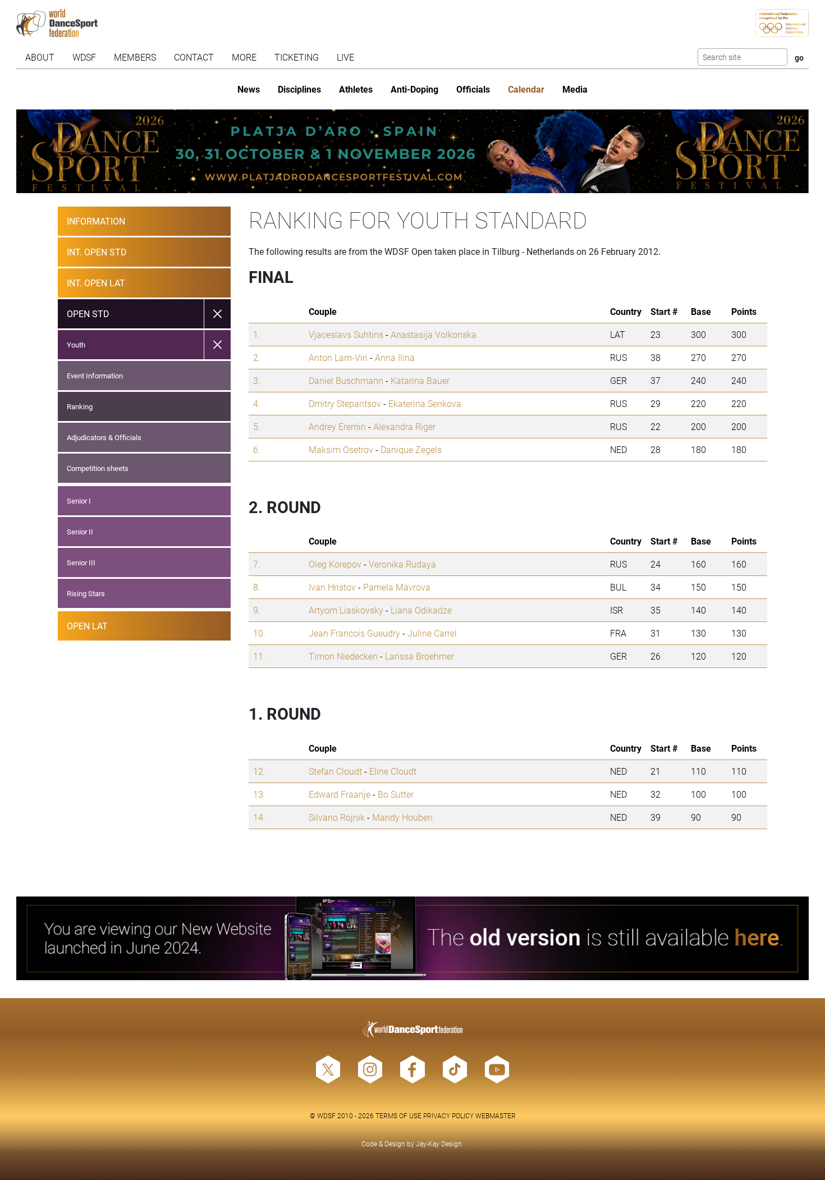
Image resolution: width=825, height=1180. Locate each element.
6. (256, 449)
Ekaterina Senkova (424, 403)
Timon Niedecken (343, 656)
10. (259, 633)
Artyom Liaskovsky (346, 610)
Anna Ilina (395, 357)
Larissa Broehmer (419, 656)
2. (256, 357)
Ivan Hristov (332, 587)
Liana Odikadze (421, 610)
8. (256, 587)
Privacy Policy (448, 1115)
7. (256, 564)
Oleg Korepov (335, 564)
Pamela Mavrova (396, 587)
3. (256, 380)
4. (256, 403)
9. (256, 610)
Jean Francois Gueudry (354, 633)
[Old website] (412, 938)
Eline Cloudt (392, 771)
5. (256, 426)
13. (259, 794)
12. (259, 771)
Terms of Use (398, 1115)
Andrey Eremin (337, 426)
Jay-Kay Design (439, 1143)
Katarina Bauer (420, 380)
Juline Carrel (432, 633)
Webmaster (495, 1115)
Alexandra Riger (404, 426)
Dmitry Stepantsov (345, 403)
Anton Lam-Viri (338, 357)
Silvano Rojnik (337, 817)
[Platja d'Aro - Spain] (412, 151)
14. (259, 817)
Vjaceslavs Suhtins (346, 334)
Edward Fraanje (339, 794)
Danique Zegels (411, 449)
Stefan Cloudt (335, 771)
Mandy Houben (402, 817)
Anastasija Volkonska (433, 334)
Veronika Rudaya (402, 564)
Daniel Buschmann (346, 380)
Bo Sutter (396, 794)
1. (256, 334)
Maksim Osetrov (341, 449)
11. (259, 656)
